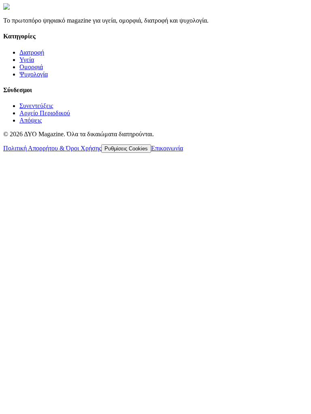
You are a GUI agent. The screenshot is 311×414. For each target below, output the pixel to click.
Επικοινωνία (167, 148)
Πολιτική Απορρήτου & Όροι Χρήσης (52, 148)
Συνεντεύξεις (36, 105)
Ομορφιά (31, 66)
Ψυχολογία (33, 74)
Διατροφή (31, 52)
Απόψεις (30, 120)
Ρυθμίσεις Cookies (126, 149)
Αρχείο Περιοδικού (44, 113)
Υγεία (26, 59)
